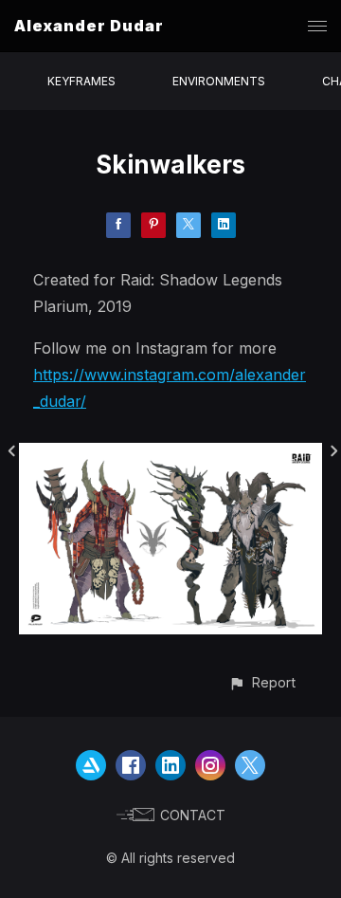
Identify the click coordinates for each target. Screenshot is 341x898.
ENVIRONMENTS (218, 81)
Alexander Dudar (89, 25)
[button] (262, 682)
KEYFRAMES (81, 81)
